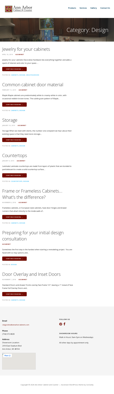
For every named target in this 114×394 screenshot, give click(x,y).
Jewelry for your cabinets (26, 49)
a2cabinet (19, 54)
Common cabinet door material (32, 84)
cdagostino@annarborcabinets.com (15, 325)
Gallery (93, 8)
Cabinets (14, 75)
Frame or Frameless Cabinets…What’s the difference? (32, 194)
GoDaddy (90, 385)
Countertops (14, 155)
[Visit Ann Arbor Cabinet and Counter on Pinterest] (60, 324)
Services (83, 8)
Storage (9, 120)
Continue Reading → (14, 69)
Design (22, 75)
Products (72, 8)
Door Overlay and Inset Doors (31, 274)
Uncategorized (32, 75)
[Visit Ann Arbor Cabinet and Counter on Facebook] (64, 324)
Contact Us (105, 8)
